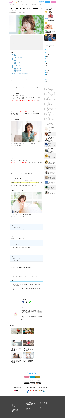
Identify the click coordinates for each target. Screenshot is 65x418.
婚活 (46, 61)
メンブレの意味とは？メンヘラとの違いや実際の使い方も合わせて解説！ (32, 4)
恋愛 (46, 65)
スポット (46, 94)
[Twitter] (26, 302)
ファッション (52, 98)
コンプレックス (53, 93)
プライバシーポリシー (28, 402)
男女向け (23, 12)
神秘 (46, 79)
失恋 (46, 58)
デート (54, 94)
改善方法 (52, 109)
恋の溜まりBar (51, 108)
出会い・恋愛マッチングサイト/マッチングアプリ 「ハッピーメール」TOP (18, 401)
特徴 (46, 74)
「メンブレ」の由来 (17, 55)
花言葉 (46, 118)
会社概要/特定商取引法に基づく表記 (30, 403)
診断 (45, 30)
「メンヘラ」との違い (18, 57)
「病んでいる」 (17, 62)
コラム (47, 52)
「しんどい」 (17, 63)
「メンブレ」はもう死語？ (16, 65)
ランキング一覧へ (50, 46)
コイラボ (49, 93)
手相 (48, 109)
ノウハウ (17, 12)
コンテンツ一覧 (42, 407)
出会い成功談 (27, 409)
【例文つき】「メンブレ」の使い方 (17, 66)
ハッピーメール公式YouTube (43, 403)
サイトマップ (42, 408)
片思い (47, 72)
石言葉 (52, 114)
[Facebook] (23, 302)
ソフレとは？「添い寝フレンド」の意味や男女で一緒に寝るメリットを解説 (16, 361)
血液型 (49, 118)
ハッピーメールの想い (14, 404)
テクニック (50, 94)
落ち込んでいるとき (17, 71)
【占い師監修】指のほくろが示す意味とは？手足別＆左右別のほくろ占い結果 (50, 32)
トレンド (47, 54)
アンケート (48, 49)
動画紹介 (50, 103)
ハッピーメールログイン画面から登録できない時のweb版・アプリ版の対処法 (50, 20)
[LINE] (30, 302)
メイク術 (54, 99)
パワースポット (47, 98)
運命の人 (49, 119)
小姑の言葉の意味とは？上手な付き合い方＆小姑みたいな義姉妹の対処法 (16, 349)
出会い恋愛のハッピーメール (12, 4)
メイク (50, 99)
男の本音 (50, 113)
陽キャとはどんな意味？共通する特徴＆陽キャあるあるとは (28, 336)
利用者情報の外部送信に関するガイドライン (31, 404)
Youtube (46, 89)
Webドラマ (52, 88)
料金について (13, 405)
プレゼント (47, 99)
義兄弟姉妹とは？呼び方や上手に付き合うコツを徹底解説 (28, 361)
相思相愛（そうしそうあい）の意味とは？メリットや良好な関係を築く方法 (28, 349)
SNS (48, 88)
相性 (49, 114)
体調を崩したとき (17, 70)
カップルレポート (28, 408)
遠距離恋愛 (53, 119)
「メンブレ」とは (15, 54)
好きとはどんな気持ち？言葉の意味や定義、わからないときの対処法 (16, 337)
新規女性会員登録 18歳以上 (15, 409)
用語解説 (20, 12)
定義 (22, 4)
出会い (46, 18)
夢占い (52, 104)
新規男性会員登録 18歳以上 (15, 410)
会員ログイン (13, 411)
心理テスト (47, 108)
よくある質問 (13, 406)
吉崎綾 (49, 104)
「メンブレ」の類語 (15, 59)
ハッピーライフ (18, 4)
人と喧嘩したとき (17, 68)
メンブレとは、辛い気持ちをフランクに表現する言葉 (20, 73)
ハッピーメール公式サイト (30, 317)
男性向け (46, 114)
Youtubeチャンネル (51, 89)
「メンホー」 (17, 60)
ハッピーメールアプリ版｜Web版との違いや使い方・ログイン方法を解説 (50, 43)
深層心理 (47, 70)
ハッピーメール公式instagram (43, 402)
